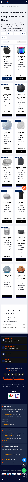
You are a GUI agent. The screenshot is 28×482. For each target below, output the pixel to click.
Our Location (8, 378)
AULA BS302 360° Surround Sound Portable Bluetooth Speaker (21, 59)
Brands (14, 386)
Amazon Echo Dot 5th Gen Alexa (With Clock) (6, 132)
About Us (6, 384)
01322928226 (13, 459)
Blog (24, 386)
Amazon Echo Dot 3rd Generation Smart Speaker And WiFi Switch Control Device (21, 240)
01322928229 (17, 417)
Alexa (3, 34)
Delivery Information (13, 384)
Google (10, 34)
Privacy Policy (21, 384)
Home (2, 6)
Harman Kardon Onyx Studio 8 (10, 327)
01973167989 (12, 438)
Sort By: (15, 42)
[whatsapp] (22, 374)
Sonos (3, 37)
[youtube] (9, 374)
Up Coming (21, 185)
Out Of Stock (21, 78)
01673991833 (11, 417)
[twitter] (12, 374)
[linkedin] (19, 374)
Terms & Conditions (7, 386)
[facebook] (5, 374)
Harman (17, 34)
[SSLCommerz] (14, 474)
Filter (6, 42)
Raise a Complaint (19, 378)
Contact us (19, 386)
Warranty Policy (14, 388)
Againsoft (9, 472)
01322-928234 (5, 422)
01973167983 (18, 438)
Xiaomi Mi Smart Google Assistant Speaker (7, 239)
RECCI (23, 34)
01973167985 (5, 419)
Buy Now (7, 78)
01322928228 (11, 457)
